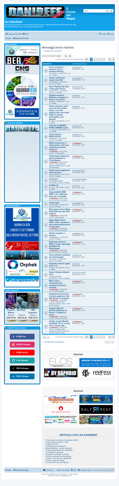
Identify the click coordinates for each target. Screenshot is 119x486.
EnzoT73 (54, 91)
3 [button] (97, 59)
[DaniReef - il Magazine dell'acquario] (22, 129)
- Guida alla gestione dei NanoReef (59, 450)
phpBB (51, 474)
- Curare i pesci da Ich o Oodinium (58, 458)
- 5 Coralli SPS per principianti (56, 462)
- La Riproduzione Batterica (55, 446)
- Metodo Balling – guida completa (58, 448)
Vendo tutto (54, 203)
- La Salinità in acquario (54, 452)
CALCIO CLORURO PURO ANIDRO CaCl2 (58, 127)
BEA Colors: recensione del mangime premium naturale (57, 284)
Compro (55, 75)
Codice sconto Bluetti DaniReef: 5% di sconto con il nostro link (59, 323)
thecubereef (55, 174)
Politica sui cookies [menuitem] (63, 470)
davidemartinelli (56, 181)
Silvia (53, 101)
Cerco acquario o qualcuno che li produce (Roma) (56, 69)
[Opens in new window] (60, 362)
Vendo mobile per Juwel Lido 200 (57, 79)
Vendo (58, 84)
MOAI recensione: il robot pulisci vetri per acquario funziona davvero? (58, 146)
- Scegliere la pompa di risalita (57, 454)
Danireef (54, 151)
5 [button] (103, 59)
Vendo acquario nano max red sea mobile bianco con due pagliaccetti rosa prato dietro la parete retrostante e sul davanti (59, 112)
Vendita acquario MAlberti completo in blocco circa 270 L (58, 97)
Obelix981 (54, 205)
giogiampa (54, 237)
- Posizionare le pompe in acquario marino (61, 440)
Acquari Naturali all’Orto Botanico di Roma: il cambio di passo (58, 311)
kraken (53, 259)
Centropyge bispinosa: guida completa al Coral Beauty (59, 158)
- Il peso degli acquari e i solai (56, 442)
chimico (54, 130)
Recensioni (60, 153)
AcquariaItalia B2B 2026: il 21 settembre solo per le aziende (58, 194)
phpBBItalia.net (66, 475)
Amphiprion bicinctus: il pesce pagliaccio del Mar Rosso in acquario (59, 296)
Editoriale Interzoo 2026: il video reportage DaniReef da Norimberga (59, 245)
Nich (52, 268)
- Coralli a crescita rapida (54, 460)
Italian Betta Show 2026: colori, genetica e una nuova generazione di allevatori (59, 223)
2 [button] (94, 59)
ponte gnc (53, 179)
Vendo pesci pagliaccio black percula (59, 171)
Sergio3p (54, 82)
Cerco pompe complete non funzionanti (59, 256)
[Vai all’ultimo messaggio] (81, 67)
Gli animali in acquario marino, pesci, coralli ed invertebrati (59, 165)
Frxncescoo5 (56, 276)
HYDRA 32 (53, 185)
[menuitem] (25, 34)
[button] (86, 59)
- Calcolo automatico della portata (58, 456)
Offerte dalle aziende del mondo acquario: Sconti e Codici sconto (59, 331)
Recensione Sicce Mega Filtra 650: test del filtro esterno (59, 211)
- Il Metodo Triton (51, 444)
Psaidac (54, 73)
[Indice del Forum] (35, 11)
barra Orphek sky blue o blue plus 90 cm (59, 87)
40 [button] (110, 59)
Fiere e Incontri (61, 200)
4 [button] (100, 59)
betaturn (54, 138)
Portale (8, 38)
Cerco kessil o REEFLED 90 (55, 135)
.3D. (52, 187)
